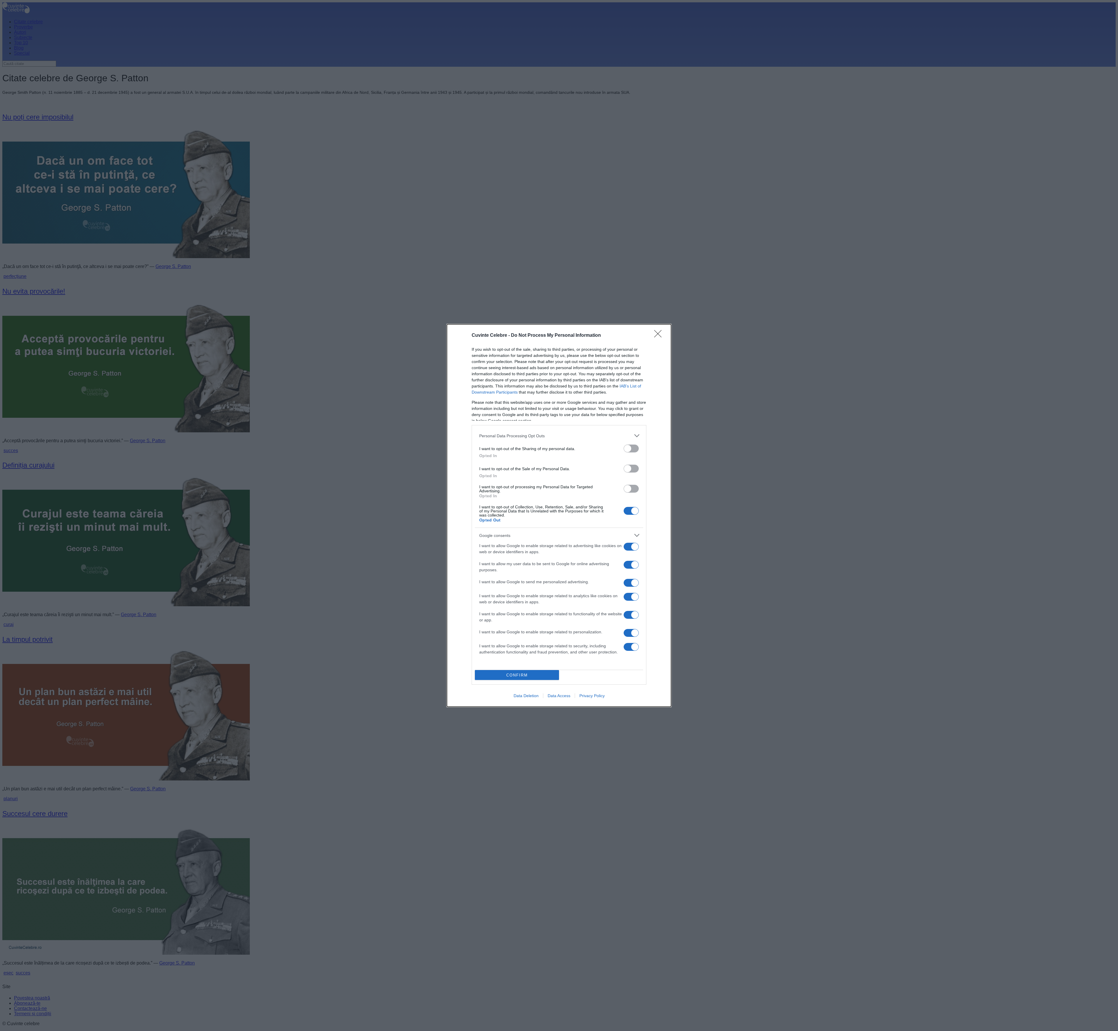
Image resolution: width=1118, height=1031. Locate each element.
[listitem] (559, 436)
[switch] (631, 448)
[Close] (659, 335)
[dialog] (559, 515)
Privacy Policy (592, 695)
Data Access (559, 695)
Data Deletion (526, 695)
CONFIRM (517, 675)
